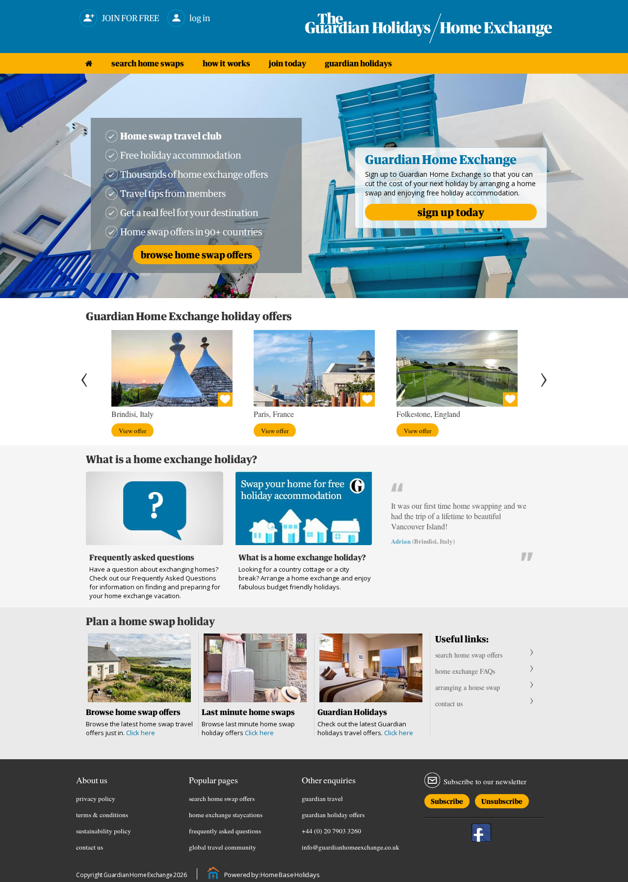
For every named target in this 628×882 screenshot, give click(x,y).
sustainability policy (103, 831)
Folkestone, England (428, 414)
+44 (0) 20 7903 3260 (331, 831)
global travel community (222, 847)
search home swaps (147, 63)
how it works (226, 63)
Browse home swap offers (196, 254)
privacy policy (95, 798)
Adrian (401, 541)
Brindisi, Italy (132, 414)
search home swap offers (468, 655)
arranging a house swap (467, 687)
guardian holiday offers (333, 814)
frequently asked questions (225, 831)
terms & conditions (102, 814)
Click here (140, 732)
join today (287, 63)
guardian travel (322, 798)
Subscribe (447, 799)
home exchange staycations (225, 814)
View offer (132, 430)
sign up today (451, 212)
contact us (449, 703)
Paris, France (274, 414)
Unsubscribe (502, 799)
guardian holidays (358, 63)
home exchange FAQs (465, 671)
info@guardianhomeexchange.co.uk (350, 847)
